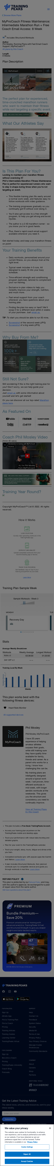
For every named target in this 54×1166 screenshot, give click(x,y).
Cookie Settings (27, 1147)
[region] (27, 1145)
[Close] (50, 1128)
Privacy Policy (32, 1142)
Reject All (27, 1154)
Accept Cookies (27, 1161)
